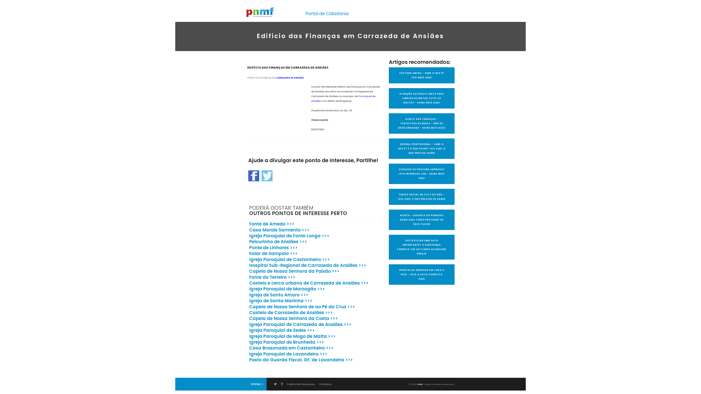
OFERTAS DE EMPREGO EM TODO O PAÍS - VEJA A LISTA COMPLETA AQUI (422, 274)
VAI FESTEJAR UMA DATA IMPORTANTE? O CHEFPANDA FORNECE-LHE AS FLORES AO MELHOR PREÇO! (421, 247)
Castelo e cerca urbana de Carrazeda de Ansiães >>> (309, 283)
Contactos (325, 384)
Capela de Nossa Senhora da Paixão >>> (294, 271)
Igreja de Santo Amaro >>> (278, 295)
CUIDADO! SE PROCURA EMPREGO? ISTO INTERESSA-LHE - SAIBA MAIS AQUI (422, 174)
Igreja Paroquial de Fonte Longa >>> (289, 236)
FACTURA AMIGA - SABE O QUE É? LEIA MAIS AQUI (421, 75)
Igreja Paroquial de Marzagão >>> (287, 289)
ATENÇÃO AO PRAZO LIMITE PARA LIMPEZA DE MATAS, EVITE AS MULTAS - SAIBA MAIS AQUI (421, 98)
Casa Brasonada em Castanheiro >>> (291, 348)
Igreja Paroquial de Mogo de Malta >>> (292, 336)
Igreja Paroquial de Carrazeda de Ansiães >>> (300, 324)
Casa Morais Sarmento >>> (279, 230)
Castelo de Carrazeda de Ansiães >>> (291, 313)
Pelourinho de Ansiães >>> (278, 242)
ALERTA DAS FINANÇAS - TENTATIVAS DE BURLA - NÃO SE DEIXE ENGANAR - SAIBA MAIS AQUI (421, 123)
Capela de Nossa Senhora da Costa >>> (293, 318)
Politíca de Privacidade (301, 384)
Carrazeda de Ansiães (290, 77)
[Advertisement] (274, 107)
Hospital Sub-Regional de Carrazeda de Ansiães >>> (307, 265)
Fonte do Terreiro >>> (272, 277)
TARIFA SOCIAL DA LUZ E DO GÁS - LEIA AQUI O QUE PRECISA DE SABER (421, 196)
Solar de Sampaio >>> (273, 253)
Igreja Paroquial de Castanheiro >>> (289, 259)
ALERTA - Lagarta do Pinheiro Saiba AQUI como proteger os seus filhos (422, 220)
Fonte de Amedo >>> (271, 224)
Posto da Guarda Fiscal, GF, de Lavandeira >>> (301, 360)
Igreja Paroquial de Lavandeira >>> (288, 354)
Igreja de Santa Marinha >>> (280, 301)
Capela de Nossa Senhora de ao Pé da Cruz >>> (302, 307)
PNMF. (420, 384)
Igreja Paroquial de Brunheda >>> (286, 342)
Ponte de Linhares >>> (273, 248)
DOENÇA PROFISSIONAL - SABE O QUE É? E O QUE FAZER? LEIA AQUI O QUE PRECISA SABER (421, 148)
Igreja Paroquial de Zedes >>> (282, 330)
